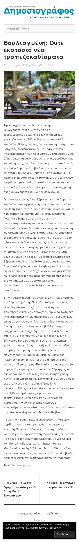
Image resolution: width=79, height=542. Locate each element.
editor (34, 65)
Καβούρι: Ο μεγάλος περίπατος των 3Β (61, 485)
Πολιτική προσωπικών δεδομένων (43, 527)
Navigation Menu (18, 28)
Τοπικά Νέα (47, 65)
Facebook (39, 520)
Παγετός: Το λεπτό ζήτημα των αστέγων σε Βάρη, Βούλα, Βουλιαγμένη (20, 489)
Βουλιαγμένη (20, 465)
